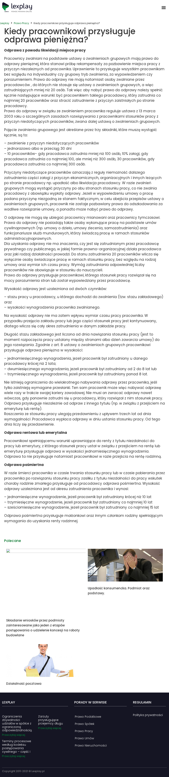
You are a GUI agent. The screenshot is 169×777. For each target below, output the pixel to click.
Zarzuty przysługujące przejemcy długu (50, 720)
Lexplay (4, 23)
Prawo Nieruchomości (91, 745)
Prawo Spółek (84, 724)
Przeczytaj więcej (13, 735)
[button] (163, 7)
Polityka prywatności (148, 715)
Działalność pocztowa (23, 683)
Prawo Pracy (21, 23)
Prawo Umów (84, 738)
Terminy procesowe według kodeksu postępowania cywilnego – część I (16, 746)
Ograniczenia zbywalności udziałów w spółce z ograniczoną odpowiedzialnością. (17, 723)
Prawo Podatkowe (88, 717)
